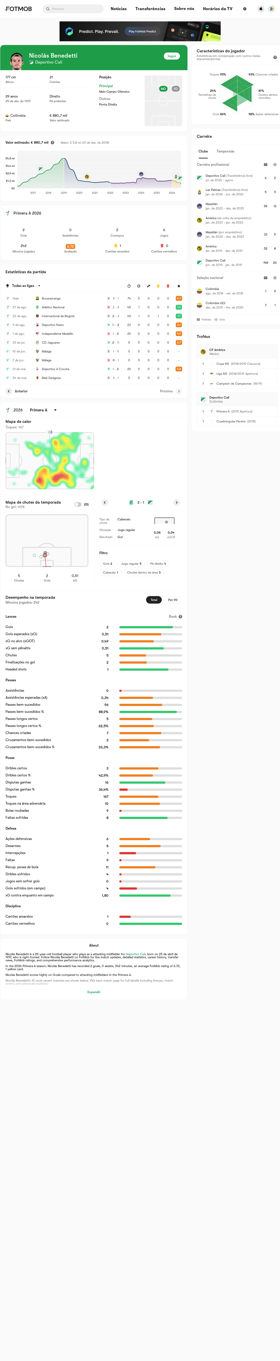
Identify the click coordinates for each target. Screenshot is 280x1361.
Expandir (93, 992)
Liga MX (221, 373)
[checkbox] (77, 504)
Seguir (172, 56)
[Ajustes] (244, 8)
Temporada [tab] (225, 151)
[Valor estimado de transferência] (52, 142)
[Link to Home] (18, 9)
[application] (99, 173)
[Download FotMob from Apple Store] (261, 8)
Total (154, 600)
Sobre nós (184, 8)
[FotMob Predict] (140, 31)
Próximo (166, 391)
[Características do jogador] (275, 57)
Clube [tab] (203, 151)
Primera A (223, 411)
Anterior (21, 391)
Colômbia (17, 115)
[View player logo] (16, 61)
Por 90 (173, 600)
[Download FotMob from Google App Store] (271, 8)
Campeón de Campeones (233, 383)
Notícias (119, 9)
